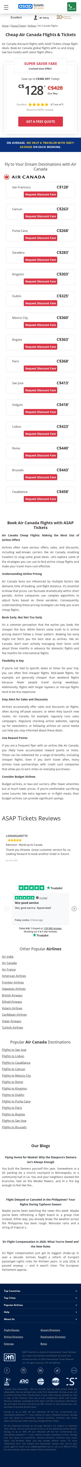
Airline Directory (13, 1336)
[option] (40, 849)
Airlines (32, 25)
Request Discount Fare (40, 194)
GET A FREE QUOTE (40, 121)
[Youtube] (41, 1370)
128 (33, 90)
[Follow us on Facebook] (7, 1370)
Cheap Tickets (18, 25)
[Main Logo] (31, 7)
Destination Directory (53, 1336)
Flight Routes (11, 1330)
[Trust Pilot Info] (64, 17)
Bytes (43, 1343)
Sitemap (9, 1343)
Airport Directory (50, 1330)
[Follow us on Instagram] (24, 1370)
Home (5, 25)
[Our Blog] (74, 1370)
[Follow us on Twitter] (57, 1370)
